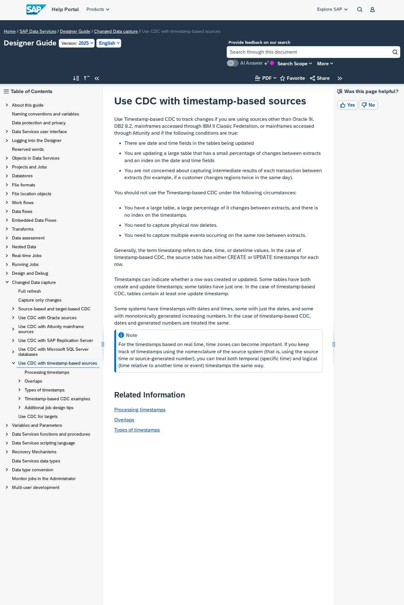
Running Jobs (25, 264)
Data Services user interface (39, 131)
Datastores (22, 175)
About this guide (28, 105)
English (107, 43)
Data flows (22, 211)
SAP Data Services (38, 31)
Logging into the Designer (37, 140)
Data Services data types (36, 460)
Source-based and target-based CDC (54, 308)
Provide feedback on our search (259, 42)
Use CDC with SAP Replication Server (55, 340)
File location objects (31, 193)
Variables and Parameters (37, 425)
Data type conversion (32, 469)
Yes (347, 105)
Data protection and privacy (39, 122)
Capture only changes (39, 299)
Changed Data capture (116, 31)
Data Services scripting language (43, 442)
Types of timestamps (44, 389)
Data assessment (28, 237)
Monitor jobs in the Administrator (44, 478)
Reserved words (28, 149)
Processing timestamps (47, 372)
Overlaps (33, 381)
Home (10, 31)
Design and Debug (30, 273)
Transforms (22, 229)
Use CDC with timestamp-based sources (57, 363)
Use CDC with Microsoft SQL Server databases (53, 352)
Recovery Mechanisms (34, 451)
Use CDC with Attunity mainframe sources (51, 329)
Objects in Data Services (35, 158)
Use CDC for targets (37, 416)
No (368, 105)
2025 (75, 43)
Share (320, 78)
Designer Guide (75, 31)
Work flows (22, 202)
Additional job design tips (49, 407)
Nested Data (24, 246)
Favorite (292, 78)
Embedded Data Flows (34, 220)
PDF (263, 78)
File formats (23, 184)
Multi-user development (35, 487)
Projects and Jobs (29, 166)
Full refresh (29, 291)
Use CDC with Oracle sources (47, 317)
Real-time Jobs (26, 255)
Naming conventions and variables (45, 113)
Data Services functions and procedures (51, 434)
